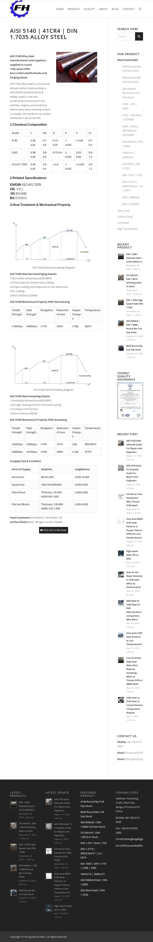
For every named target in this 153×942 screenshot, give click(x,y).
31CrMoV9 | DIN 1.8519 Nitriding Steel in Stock (27, 827)
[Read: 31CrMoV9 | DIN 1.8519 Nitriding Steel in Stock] (121, 277)
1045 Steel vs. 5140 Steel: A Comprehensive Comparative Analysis (134, 705)
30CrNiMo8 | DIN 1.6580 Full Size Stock (92, 824)
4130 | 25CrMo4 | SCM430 (131, 117)
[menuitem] (60, 9)
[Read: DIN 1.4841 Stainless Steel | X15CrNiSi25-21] (121, 256)
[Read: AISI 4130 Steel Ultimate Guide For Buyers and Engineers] (121, 443)
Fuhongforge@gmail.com (138, 839)
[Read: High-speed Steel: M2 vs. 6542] (121, 553)
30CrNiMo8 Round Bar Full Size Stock (131, 93)
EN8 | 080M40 (130, 197)
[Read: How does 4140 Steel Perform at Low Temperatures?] (121, 635)
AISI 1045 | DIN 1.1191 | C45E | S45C (93, 866)
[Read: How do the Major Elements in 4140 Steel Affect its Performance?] (121, 574)
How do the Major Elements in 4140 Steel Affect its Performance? (134, 580)
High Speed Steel (127, 229)
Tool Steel (123, 223)
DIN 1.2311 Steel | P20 (93, 843)
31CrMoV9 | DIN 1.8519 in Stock (90, 835)
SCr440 (21, 193)
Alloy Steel (123, 210)
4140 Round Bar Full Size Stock (131, 68)
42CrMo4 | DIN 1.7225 (131, 166)
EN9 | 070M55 (130, 204)
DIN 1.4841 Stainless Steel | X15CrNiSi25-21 (134, 258)
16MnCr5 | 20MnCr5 (128, 155)
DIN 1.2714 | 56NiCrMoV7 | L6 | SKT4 (132, 186)
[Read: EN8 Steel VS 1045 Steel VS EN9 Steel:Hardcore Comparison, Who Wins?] (121, 603)
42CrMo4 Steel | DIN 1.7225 (92, 892)
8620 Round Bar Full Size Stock (131, 80)
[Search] (139, 9)
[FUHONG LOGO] (20, 9)
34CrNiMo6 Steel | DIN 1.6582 (93, 882)
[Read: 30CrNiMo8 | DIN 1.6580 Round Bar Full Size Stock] (121, 323)
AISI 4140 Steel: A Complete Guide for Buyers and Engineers (134, 473)
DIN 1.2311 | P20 (132, 175)
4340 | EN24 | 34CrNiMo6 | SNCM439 (130, 131)
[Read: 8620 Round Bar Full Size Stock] (121, 348)
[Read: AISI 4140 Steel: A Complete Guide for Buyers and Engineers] (121, 467)
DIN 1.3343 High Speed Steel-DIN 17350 (134, 304)
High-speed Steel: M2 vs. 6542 (132, 555)
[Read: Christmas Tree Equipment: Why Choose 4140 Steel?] (121, 496)
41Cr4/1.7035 (31, 184)
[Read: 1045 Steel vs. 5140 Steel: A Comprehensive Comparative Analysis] (121, 700)
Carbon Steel (124, 216)
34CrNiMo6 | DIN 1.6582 (132, 144)
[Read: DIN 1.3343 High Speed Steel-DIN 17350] (121, 302)
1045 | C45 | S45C (129, 106)
